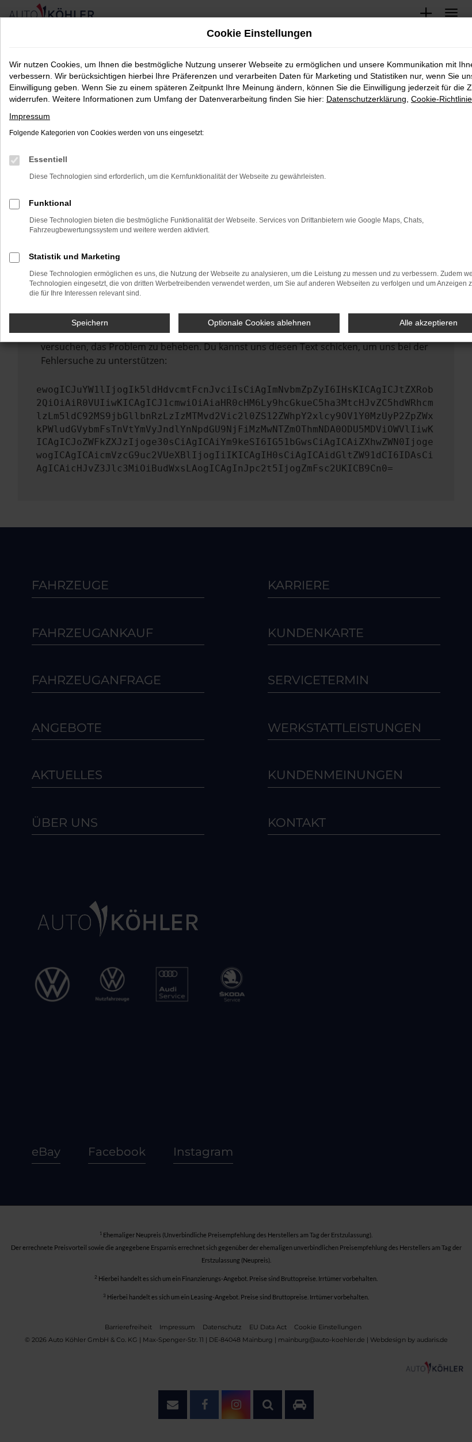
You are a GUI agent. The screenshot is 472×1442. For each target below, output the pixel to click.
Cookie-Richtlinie (441, 98)
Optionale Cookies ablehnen (259, 322)
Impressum (29, 116)
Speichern (89, 322)
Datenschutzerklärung (366, 98)
